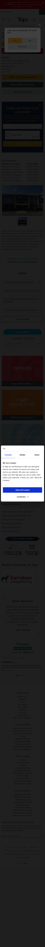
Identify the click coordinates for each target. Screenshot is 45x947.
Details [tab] (22, 455)
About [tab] (36, 455)
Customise (21, 497)
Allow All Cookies (22, 490)
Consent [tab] (8, 455)
